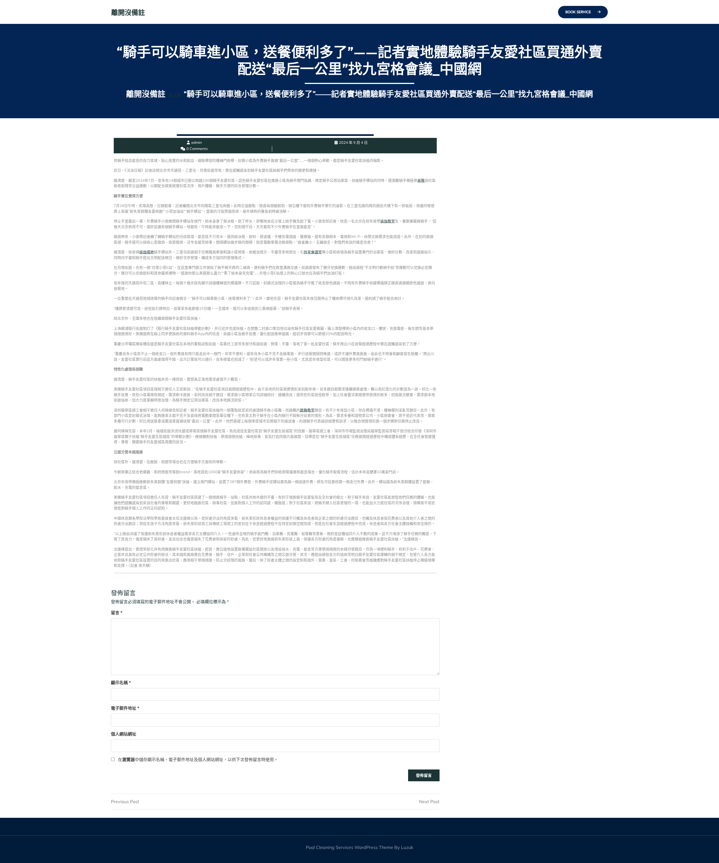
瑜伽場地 (146, 252)
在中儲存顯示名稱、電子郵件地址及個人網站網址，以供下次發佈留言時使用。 (198, 759)
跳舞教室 (307, 410)
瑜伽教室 (387, 221)
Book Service (578, 12)
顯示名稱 (121, 682)
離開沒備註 (128, 12)
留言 (116, 612)
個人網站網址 (123, 734)
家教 (421, 180)
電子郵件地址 (125, 708)
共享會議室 (313, 252)
